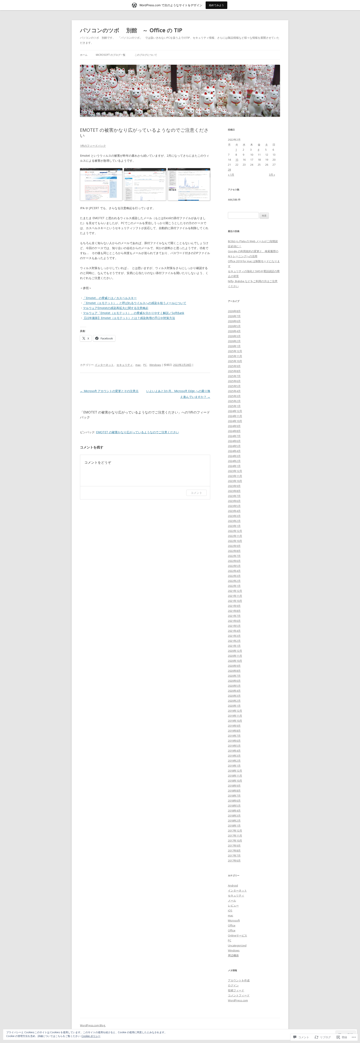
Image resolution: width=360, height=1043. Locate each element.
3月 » (272, 174)
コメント (196, 492)
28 (229, 169)
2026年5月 (234, 326)
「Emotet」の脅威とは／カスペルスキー (110, 298)
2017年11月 (235, 835)
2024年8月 (234, 431)
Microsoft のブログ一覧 (110, 55)
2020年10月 (235, 661)
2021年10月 (235, 601)
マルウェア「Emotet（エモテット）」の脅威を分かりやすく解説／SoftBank (133, 313)
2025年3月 (234, 396)
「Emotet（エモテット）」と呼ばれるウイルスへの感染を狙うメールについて (134, 303)
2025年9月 (234, 366)
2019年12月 (235, 711)
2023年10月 (235, 481)
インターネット (104, 365)
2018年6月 (234, 800)
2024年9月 (234, 426)
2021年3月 (234, 636)
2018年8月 (234, 790)
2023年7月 (234, 496)
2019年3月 (234, 755)
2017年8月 (234, 850)
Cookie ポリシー (90, 1036)
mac (138, 365)
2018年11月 (235, 775)
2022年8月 (234, 551)
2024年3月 (234, 456)
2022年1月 (234, 586)
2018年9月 (234, 785)
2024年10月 (235, 421)
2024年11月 (235, 416)
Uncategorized (237, 945)
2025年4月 (234, 391)
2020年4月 (234, 691)
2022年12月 (235, 531)
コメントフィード (239, 995)
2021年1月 (234, 646)
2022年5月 (234, 566)
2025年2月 (234, 401)
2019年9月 (234, 726)
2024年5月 (234, 446)
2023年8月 (234, 491)
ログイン (233, 985)
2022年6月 (234, 561)
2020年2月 (234, 701)
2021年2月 (234, 641)
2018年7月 (234, 795)
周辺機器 (233, 955)
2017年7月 (234, 855)
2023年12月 (235, 471)
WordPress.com (238, 1000)
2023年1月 (234, 526)
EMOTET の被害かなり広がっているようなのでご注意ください (137, 432)
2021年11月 (235, 596)
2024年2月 (234, 461)
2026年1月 (234, 346)
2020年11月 (235, 656)
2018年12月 (235, 770)
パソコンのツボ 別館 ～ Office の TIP (131, 30)
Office (231, 925)
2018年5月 (234, 805)
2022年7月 (234, 556)
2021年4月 (234, 631)
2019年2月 (234, 760)
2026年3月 (234, 336)
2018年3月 (234, 815)
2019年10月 (235, 721)
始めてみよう (216, 5)
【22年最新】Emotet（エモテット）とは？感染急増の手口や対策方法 (129, 318)
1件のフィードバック (93, 146)
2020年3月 (234, 696)
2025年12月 (235, 351)
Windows (155, 365)
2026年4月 (234, 331)
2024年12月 (235, 411)
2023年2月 (234, 521)
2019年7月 (234, 736)
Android (233, 885)
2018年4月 (234, 810)
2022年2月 (234, 581)
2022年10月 (235, 541)
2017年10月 (235, 840)
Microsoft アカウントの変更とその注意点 (109, 391)
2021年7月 (234, 616)
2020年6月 (234, 681)
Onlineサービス (237, 935)
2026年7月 (234, 316)
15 (236, 159)
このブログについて (146, 55)
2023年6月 (234, 501)
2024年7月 (234, 436)
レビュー (233, 905)
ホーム (84, 55)
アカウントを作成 (239, 980)
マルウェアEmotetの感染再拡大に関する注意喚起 (115, 308)
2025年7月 (234, 376)
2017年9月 (234, 845)
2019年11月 (235, 716)
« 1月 (231, 174)
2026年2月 (234, 341)
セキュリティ (124, 365)
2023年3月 (234, 516)
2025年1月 (234, 406)
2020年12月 (235, 651)
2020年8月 (234, 671)
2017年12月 (235, 830)
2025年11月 (235, 356)
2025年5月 (234, 386)
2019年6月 (234, 741)
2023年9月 (234, 486)
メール (232, 900)
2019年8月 (234, 731)
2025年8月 (234, 371)
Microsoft (234, 920)
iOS (230, 910)
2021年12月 (235, 591)
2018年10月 (235, 780)
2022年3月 (234, 576)
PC (145, 365)
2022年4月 (234, 571)
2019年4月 (234, 750)
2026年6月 (234, 321)
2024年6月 (234, 441)
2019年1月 (234, 765)
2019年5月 (234, 745)
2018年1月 (234, 825)
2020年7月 (234, 676)
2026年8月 (234, 311)
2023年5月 (234, 506)
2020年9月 (234, 666)
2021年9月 (234, 606)
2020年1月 (234, 706)
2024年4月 (234, 451)
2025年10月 (235, 361)
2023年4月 (234, 511)
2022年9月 (234, 546)
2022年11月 (235, 536)
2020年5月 (234, 686)
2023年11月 (235, 476)
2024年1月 (234, 466)
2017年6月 (234, 860)
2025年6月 (234, 381)
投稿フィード (236, 990)
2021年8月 (234, 611)
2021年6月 (234, 621)
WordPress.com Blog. (93, 1025)
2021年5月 (234, 626)
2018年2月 (234, 820)
